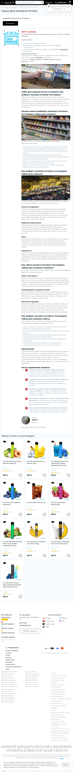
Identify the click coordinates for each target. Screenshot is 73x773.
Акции (8, 669)
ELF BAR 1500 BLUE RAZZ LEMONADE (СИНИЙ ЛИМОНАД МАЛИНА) (59, 463)
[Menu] (2, 2)
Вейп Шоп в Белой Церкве (9, 671)
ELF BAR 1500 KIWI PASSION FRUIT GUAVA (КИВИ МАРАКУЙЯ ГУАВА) (12, 544)
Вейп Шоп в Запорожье (8, 680)
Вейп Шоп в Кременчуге (8, 682)
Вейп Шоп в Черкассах (8, 695)
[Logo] (9, 2)
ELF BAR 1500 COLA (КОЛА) (36, 502)
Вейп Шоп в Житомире (8, 677)
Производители (10, 664)
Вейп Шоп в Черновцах (8, 700)
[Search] (42, 2)
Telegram (39, 57)
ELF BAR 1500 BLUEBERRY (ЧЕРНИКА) (12, 503)
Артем (35, 420)
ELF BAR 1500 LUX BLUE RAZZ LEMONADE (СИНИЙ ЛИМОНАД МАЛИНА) (12, 585)
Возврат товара (10, 659)
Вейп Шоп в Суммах (31, 684)
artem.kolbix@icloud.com (60, 713)
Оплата (8, 655)
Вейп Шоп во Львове (7, 702)
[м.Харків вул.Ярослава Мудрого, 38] (12, 607)
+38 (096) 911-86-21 (7, 628)
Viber (63, 621)
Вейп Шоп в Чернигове (8, 697)
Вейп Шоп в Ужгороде (7, 689)
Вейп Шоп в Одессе (31, 677)
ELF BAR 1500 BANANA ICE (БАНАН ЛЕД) (36, 462)
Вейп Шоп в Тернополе (32, 686)
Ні (64, 9)
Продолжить (10, 23)
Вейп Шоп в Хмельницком (9, 693)
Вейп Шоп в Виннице (7, 673)
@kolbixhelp (64, 49)
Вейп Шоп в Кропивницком (9, 686)
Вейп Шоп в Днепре (7, 675)
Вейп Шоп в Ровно (31, 682)
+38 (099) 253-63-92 (7, 624)
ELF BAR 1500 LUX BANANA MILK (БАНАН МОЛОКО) (60, 543)
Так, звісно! (57, 9)
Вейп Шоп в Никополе (32, 675)
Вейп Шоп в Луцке (30, 671)
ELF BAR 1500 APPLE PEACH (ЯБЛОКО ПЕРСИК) (12, 462)
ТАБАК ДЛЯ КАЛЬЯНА (10, 7)
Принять (65, 765)
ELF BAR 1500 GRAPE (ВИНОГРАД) (58, 503)
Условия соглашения (12, 650)
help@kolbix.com (25, 625)
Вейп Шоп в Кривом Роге (8, 684)
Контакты (8, 657)
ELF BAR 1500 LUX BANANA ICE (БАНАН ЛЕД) (36, 543)
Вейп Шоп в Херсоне (7, 691)
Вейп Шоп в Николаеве (32, 673)
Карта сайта (9, 662)
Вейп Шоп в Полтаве (31, 680)
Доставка (8, 652)
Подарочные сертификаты (13, 666)
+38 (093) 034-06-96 (8, 633)
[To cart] (20, 475)
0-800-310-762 (5, 617)
